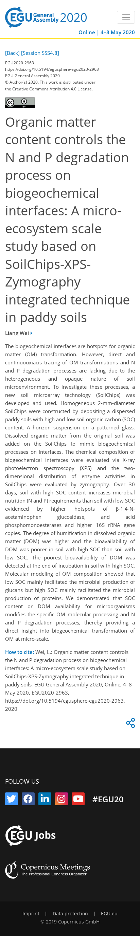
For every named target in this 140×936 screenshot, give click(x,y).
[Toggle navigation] (126, 17)
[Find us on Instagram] (61, 800)
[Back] (12, 52)
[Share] (129, 724)
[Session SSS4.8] (40, 52)
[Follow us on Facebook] (28, 800)
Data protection (70, 914)
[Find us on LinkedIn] (44, 800)
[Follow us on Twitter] (11, 800)
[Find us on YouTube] (78, 800)
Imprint (30, 914)
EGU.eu (109, 914)
